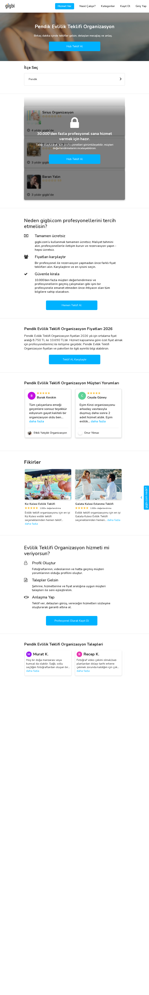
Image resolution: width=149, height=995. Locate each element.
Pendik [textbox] (33, 79)
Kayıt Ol (125, 6)
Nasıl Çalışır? (88, 6)
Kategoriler (108, 6)
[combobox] (74, 79)
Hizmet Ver (64, 6)
